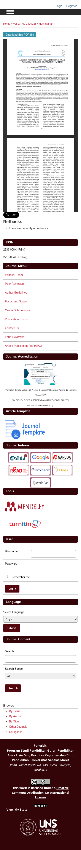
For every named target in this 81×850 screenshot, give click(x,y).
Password (11, 563)
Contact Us (12, 328)
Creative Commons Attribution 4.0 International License (40, 792)
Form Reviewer (14, 337)
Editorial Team (14, 274)
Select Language (13, 612)
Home (6, 23)
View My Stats (16, 810)
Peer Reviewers (15, 283)
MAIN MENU (10, 12)
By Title (14, 721)
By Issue (14, 711)
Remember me (20, 576)
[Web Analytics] (40, 806)
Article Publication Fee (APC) (23, 345)
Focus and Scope (16, 301)
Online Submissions (17, 310)
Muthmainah (46, 23)
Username (11, 551)
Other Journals (18, 726)
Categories (15, 731)
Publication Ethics (16, 319)
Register (71, 6)
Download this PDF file (19, 34)
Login (59, 6)
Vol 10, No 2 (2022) (24, 23)
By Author (15, 716)
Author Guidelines (16, 292)
